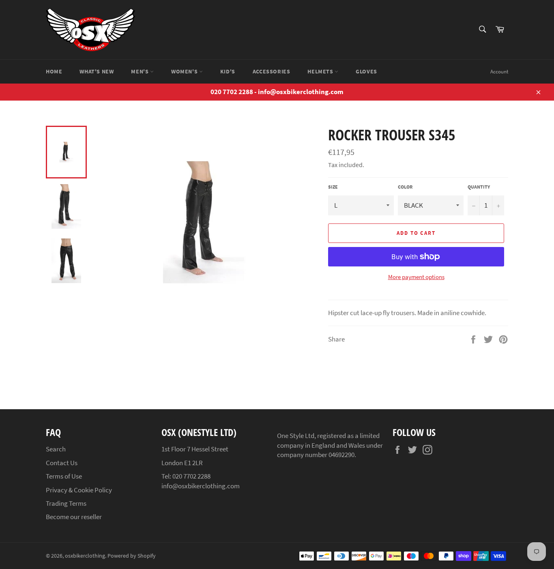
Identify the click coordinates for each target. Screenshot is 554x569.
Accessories (271, 71)
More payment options (416, 277)
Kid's (227, 71)
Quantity (479, 187)
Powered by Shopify (131, 555)
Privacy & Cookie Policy (79, 489)
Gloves (366, 71)
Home (54, 71)
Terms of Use (64, 476)
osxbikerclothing (85, 555)
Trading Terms (66, 503)
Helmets (321, 71)
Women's (185, 71)
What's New (96, 71)
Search (56, 448)
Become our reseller (74, 516)
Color (405, 187)
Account (499, 71)
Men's (140, 71)
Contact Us (61, 462)
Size (333, 187)
